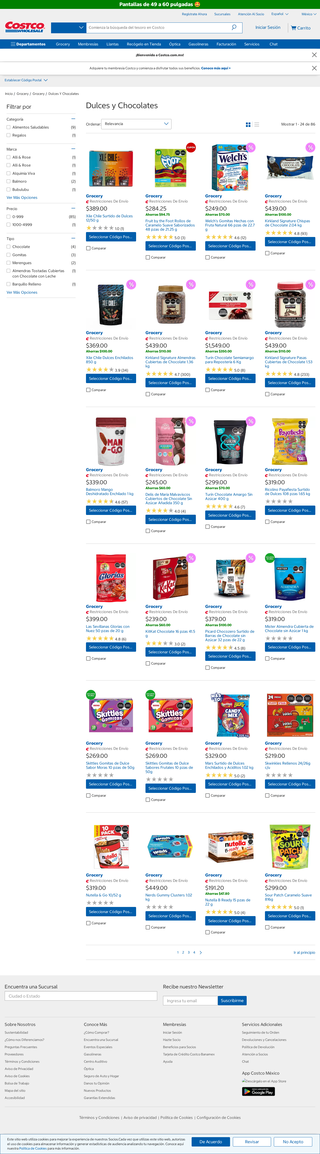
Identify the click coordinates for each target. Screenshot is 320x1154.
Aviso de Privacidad (19, 1069)
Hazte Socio (171, 1040)
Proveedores (14, 1054)
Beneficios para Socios (179, 1047)
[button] (237, 27)
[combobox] (68, 27)
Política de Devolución (258, 1047)
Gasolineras (198, 44)
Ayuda (167, 1061)
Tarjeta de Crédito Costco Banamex (189, 1054)
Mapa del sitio (15, 1090)
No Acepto (293, 1141)
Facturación (226, 44)
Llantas (113, 44)
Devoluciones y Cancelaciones (264, 1040)
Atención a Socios (255, 1054)
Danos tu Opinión (96, 1083)
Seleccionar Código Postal (111, 236)
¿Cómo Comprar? (96, 1032)
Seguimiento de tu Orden (260, 1032)
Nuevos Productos (97, 1090)
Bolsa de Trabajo (17, 1083)
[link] (111, 191)
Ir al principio (304, 952)
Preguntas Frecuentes (21, 1047)
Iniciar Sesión (268, 27)
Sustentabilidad (16, 1032)
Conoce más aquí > (216, 68)
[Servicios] (260, 44)
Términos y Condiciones (22, 1061)
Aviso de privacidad (140, 1117)
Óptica (174, 44)
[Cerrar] (314, 55)
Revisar (252, 1141)
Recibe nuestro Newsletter (193, 987)
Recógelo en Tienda (144, 44)
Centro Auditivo (95, 1061)
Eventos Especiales (98, 1047)
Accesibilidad (15, 1098)
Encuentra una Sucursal (31, 987)
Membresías (88, 44)
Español (278, 14)
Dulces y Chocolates (63, 94)
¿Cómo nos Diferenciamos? (24, 1040)
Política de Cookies (33, 1148)
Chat (274, 44)
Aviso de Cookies (17, 1076)
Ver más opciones (22, 197)
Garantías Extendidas (99, 1098)
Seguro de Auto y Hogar (101, 1076)
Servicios (252, 44)
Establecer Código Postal (23, 80)
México (307, 14)
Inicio (9, 94)
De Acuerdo (211, 1141)
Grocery (63, 44)
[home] (25, 27)
